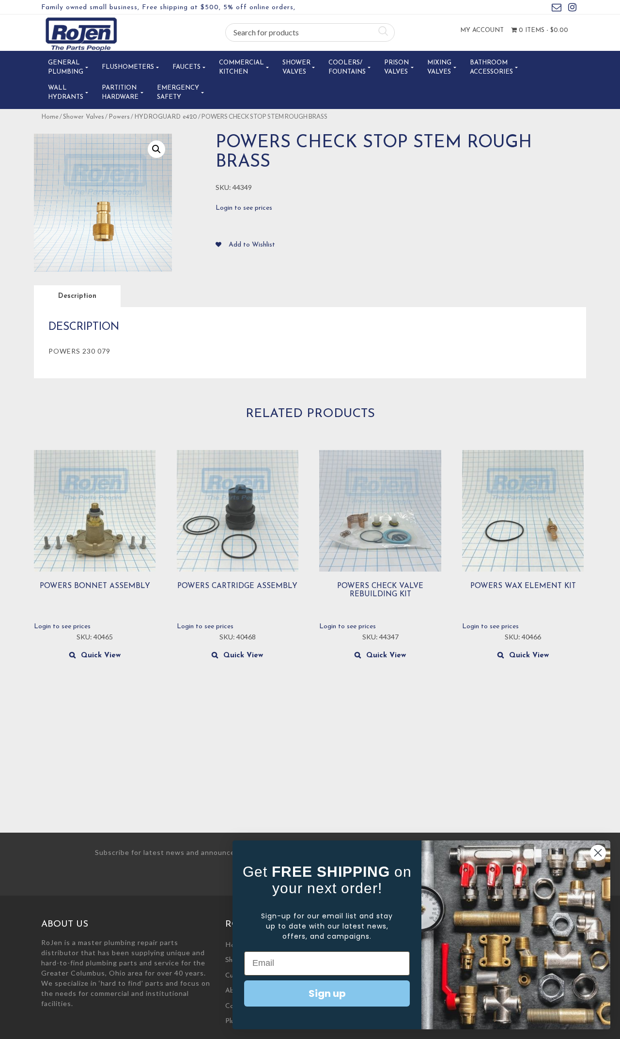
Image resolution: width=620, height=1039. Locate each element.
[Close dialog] (597, 852)
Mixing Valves (439, 68)
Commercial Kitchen (241, 68)
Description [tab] (77, 296)
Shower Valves (296, 68)
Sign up (327, 993)
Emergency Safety (178, 93)
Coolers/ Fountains (347, 68)
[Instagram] (572, 9)
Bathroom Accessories (491, 68)
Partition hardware (120, 93)
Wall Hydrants (65, 93)
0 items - (542, 30)
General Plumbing (65, 68)
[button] (156, 149)
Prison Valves (396, 68)
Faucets (186, 67)
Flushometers (128, 67)
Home (50, 117)
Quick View (101, 655)
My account (482, 30)
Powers (119, 117)
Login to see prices (244, 208)
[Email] (556, 9)
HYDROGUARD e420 (165, 117)
